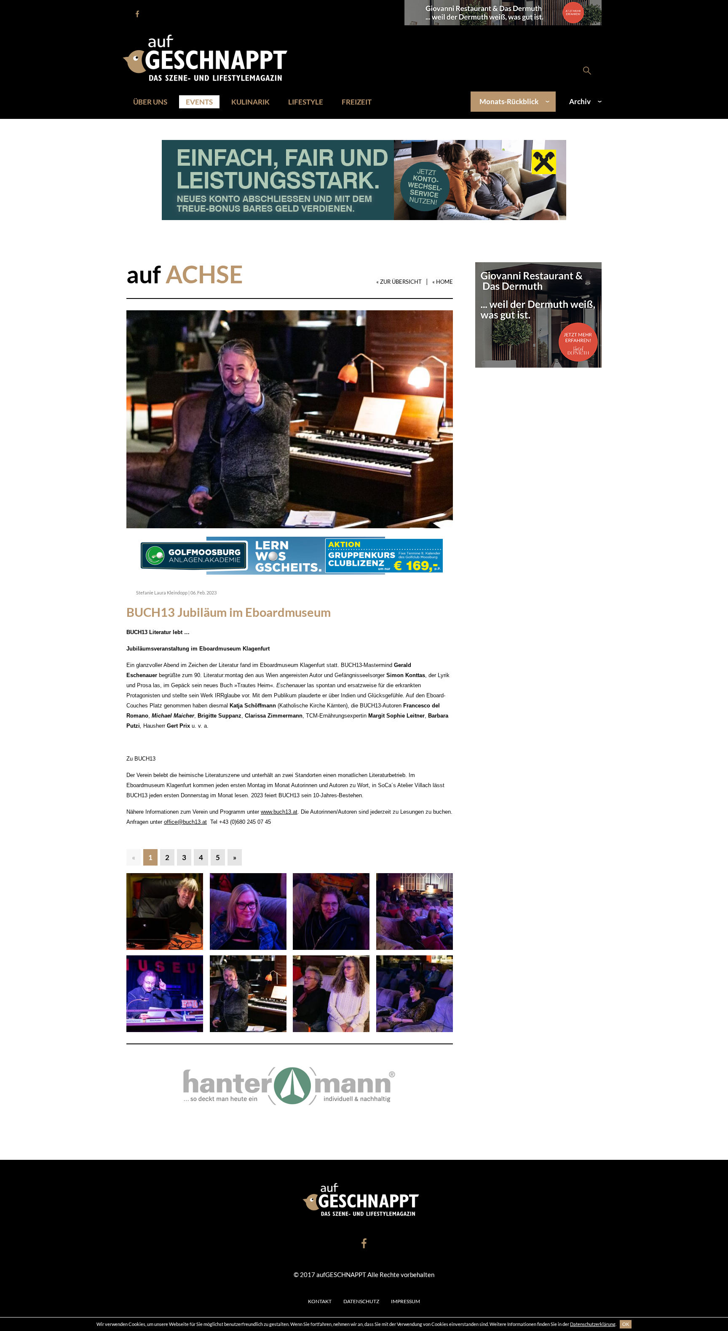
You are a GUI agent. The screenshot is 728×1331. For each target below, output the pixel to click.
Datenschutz (361, 1301)
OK (625, 1324)
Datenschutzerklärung (593, 1324)
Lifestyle (305, 101)
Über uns (150, 101)
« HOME (442, 281)
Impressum (405, 1301)
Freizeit (357, 101)
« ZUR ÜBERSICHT (399, 281)
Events (199, 101)
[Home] (210, 57)
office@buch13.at (185, 822)
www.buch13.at (279, 812)
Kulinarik (250, 101)
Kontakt (320, 1301)
